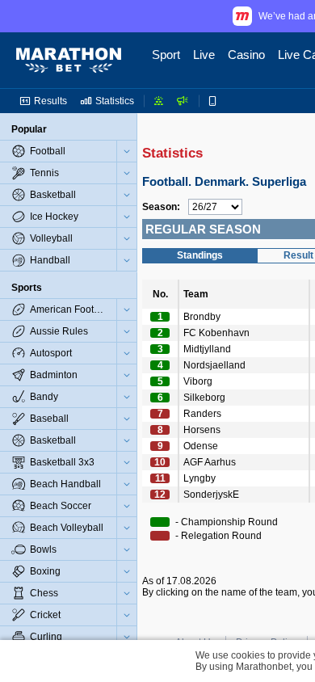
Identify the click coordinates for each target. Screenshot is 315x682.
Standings (200, 255)
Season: (161, 207)
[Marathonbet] (68, 60)
